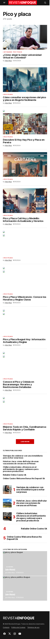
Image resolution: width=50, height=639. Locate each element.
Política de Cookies (18, 627)
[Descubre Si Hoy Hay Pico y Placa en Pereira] (25, 122)
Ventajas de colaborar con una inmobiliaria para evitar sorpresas (23, 457)
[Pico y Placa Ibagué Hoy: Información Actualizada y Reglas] (25, 321)
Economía (9, 566)
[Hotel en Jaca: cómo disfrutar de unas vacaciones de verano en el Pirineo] (7, 503)
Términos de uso (33, 627)
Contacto (6, 627)
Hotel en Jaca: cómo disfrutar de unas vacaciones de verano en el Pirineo (21, 462)
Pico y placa (17, 52)
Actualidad (8, 52)
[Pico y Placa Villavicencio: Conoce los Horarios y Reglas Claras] (25, 279)
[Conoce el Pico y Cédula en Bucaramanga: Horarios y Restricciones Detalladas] (25, 364)
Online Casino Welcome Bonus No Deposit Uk (24, 478)
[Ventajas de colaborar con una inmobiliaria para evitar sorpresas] (7, 489)
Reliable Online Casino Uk (14, 475)
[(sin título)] (25, 563)
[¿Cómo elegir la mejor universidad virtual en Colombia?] (25, 37)
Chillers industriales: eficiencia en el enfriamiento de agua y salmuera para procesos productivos (20, 469)
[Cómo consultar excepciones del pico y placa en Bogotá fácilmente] (25, 79)
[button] (4, 2)
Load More (25, 442)
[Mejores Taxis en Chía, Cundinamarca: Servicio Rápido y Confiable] (25, 409)
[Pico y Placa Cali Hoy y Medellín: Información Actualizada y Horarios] (25, 200)
